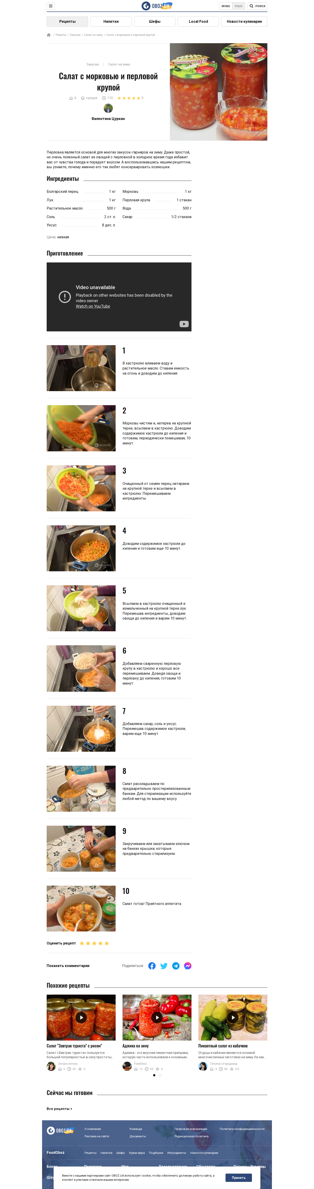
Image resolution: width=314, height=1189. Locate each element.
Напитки (111, 21)
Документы (138, 1136)
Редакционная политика (191, 1136)
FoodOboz (140, 1063)
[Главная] (48, 35)
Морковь (130, 191)
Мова (226, 6)
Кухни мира (137, 1153)
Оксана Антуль (67, 1063)
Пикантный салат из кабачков (223, 1045)
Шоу (50, 1177)
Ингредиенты (176, 1153)
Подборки (156, 1153)
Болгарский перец (62, 191)
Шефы (154, 21)
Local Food (198, 21)
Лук (50, 200)
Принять (238, 1178)
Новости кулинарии (244, 21)
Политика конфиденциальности (242, 1129)
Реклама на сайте (97, 1136)
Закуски (75, 35)
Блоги (52, 1166)
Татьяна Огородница (223, 1063)
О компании (93, 1129)
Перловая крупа (136, 200)
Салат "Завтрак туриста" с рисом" (74, 1045)
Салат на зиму (93, 35)
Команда (136, 1129)
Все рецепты (58, 1109)
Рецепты (67, 21)
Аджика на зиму (136, 1045)
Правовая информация (191, 1129)
